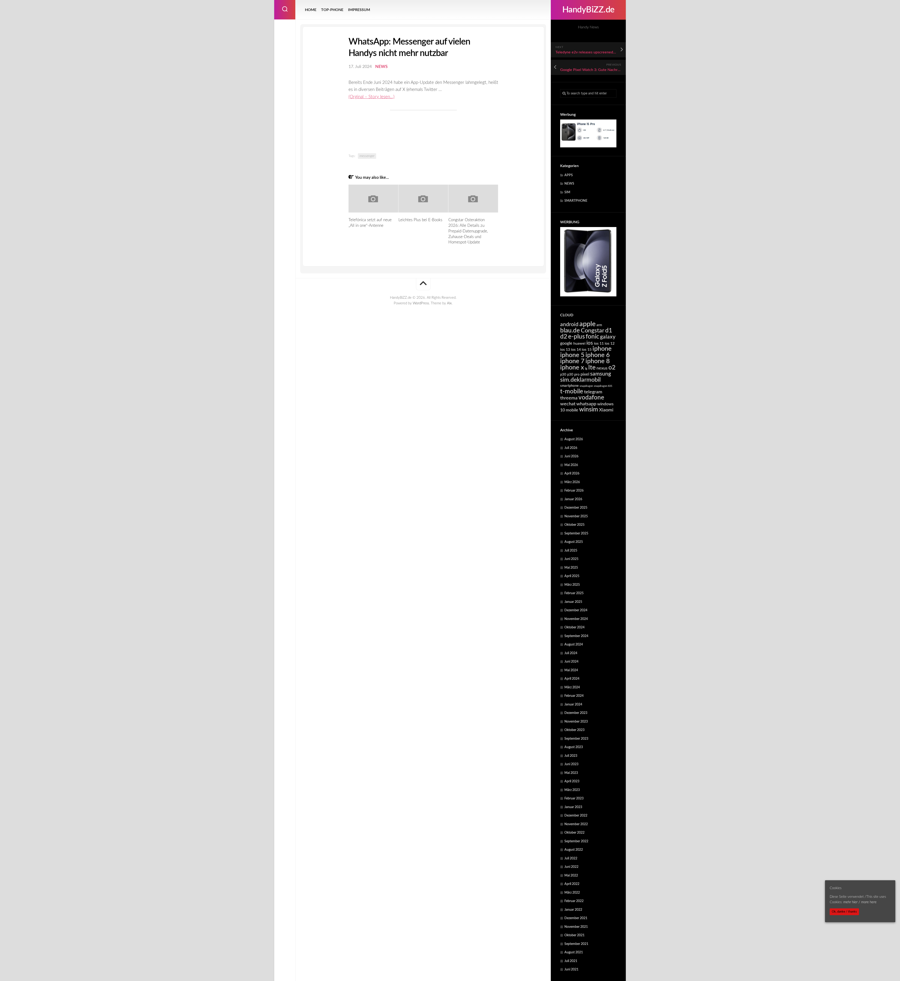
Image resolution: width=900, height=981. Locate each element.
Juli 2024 (570, 653)
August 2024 (573, 644)
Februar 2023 (574, 798)
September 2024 (576, 636)
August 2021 (573, 952)
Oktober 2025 (574, 524)
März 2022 (572, 892)
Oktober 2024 (574, 627)
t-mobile (571, 391)
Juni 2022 (571, 867)
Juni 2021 (571, 969)
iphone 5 (572, 355)
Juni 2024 (571, 661)
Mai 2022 (571, 875)
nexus (602, 368)
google (566, 343)
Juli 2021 (570, 961)
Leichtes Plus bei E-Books (420, 220)
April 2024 (571, 678)
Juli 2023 (570, 755)
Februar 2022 (574, 901)
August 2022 (573, 849)
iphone (601, 349)
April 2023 (571, 781)
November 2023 (576, 721)
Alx (449, 303)
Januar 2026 (573, 499)
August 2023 (573, 747)
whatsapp (586, 404)
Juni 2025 (571, 559)
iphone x (572, 367)
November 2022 (576, 824)
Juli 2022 (570, 858)
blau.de (570, 331)
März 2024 (572, 687)
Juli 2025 (570, 550)
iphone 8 (597, 361)
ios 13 (565, 349)
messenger (367, 156)
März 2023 (572, 790)
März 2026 (572, 482)
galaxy (607, 337)
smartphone (569, 386)
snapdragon (586, 386)
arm (599, 325)
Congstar (592, 331)
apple (587, 324)
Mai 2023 (571, 773)
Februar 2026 (574, 490)
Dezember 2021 (575, 918)
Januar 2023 (573, 807)
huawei (579, 343)
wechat (567, 404)
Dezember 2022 (575, 815)
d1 (608, 331)
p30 (563, 374)
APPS (568, 175)
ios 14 (576, 349)
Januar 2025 (573, 602)
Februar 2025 (574, 593)
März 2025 (572, 584)
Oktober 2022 (574, 832)
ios (589, 343)
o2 (611, 368)
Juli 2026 (570, 448)
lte (592, 367)
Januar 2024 (573, 704)
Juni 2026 (571, 456)
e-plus (576, 337)
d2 (563, 337)
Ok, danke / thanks (844, 911)
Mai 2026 (571, 465)
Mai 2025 (571, 567)
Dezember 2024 (575, 610)
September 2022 (576, 841)
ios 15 (587, 349)
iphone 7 (572, 361)
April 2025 (571, 576)
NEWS (569, 183)
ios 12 (610, 343)
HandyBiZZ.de (588, 10)
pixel (585, 374)
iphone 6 (597, 355)
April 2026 (571, 473)
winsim (588, 410)
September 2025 (576, 533)
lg (586, 368)
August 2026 (573, 439)
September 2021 (576, 944)
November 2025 (576, 516)
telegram (593, 392)
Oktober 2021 (574, 935)
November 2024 (576, 619)
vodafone (591, 398)
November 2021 (576, 927)
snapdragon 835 (603, 386)
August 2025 (573, 542)
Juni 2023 (571, 764)
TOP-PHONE (332, 10)
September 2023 (576, 738)
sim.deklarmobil (580, 380)
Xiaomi (606, 410)
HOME (310, 10)
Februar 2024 (574, 696)
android (569, 324)
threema (569, 398)
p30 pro (573, 374)
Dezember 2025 (575, 507)
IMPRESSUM (359, 10)
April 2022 (571, 884)
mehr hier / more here (860, 902)
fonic (592, 337)
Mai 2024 (571, 670)
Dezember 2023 (575, 713)
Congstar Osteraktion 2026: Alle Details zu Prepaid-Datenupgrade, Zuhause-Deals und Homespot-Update (468, 231)
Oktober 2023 (574, 730)
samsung (600, 374)
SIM (567, 192)
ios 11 (599, 343)
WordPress (421, 303)
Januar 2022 (573, 909)
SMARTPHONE (575, 200)
